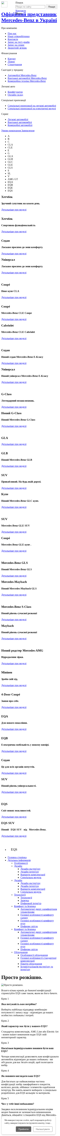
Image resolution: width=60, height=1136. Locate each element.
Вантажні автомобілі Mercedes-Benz (27, 78)
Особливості (21, 863)
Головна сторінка (17, 857)
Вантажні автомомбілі (20, 122)
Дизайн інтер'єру (29, 871)
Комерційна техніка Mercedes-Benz (27, 81)
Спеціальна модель (30, 877)
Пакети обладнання (31, 963)
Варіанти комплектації (32, 874)
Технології (26, 897)
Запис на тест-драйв (19, 42)
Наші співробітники (19, 36)
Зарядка (24, 900)
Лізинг (11, 61)
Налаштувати (43, 1129)
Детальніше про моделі (13, 209)
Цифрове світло (29, 926)
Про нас (12, 33)
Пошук (51, 6)
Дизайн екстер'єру (30, 868)
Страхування (15, 64)
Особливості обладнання (34, 955)
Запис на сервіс (16, 45)
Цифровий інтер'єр (30, 903)
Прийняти (23, 1129)
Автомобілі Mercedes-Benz (22, 75)
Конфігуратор (15, 92)
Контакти (21, 10)
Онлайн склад (15, 94)
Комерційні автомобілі (20, 125)
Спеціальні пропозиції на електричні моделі (32, 108)
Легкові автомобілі (18, 119)
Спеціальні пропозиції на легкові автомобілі (32, 105)
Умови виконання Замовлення (17, 130)
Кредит (12, 58)
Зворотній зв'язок (17, 47)
